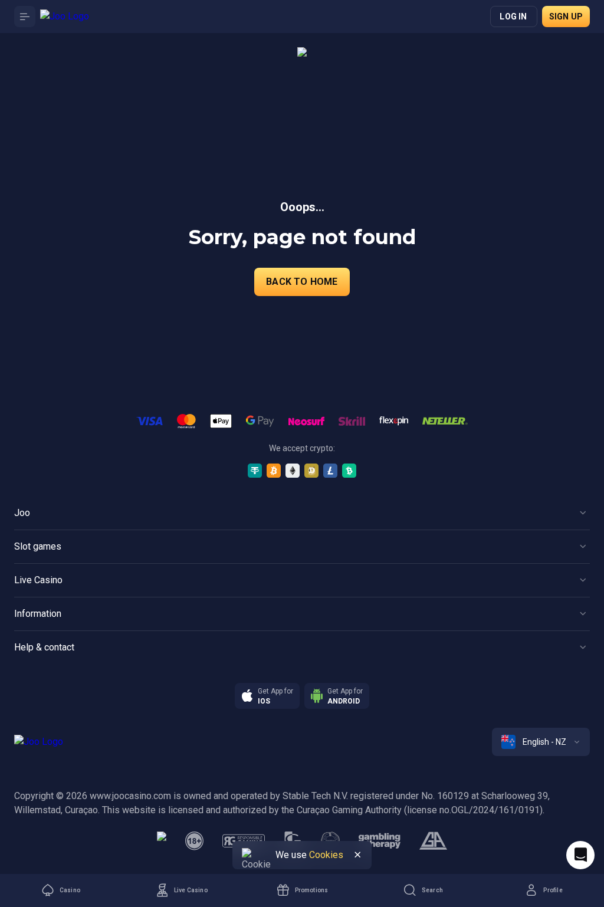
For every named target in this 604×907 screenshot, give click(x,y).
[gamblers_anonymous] (433, 841)
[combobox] (541, 742)
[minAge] (194, 841)
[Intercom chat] (580, 855)
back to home (301, 281)
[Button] (24, 16)
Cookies (326, 854)
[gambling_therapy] (380, 841)
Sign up (566, 16)
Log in (513, 16)
